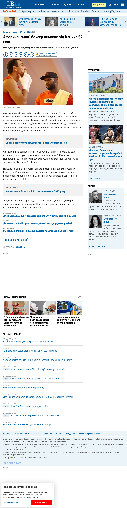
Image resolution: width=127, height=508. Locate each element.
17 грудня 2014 (25, 32)
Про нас (6, 433)
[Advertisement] (43, 272)
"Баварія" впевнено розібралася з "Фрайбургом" (32, 415)
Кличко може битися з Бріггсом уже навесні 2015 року (35, 191)
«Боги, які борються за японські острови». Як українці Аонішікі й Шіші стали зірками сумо (105, 154)
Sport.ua (21, 247)
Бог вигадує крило (110, 195)
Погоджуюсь (41, 503)
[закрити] (52, 485)
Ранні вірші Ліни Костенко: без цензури (67, 21)
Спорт (15, 32)
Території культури (112, 11)
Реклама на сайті (22, 433)
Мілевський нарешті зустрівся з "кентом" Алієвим (32, 378)
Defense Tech (9, 11)
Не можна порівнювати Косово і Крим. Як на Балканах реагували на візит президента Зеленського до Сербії (106, 103)
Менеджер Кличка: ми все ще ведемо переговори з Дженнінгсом (38, 231)
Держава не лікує (110, 220)
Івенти (37, 433)
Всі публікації (95, 178)
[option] (23, 22)
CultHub (96, 11)
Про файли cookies (10, 502)
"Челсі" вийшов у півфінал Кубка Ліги (26, 406)
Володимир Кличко (16, 240)
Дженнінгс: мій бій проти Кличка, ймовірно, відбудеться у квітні (37, 223)
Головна (6, 32)
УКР (116, 4)
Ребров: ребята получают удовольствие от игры (27, 424)
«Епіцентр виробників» (77, 11)
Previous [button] (1, 22)
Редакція (48, 433)
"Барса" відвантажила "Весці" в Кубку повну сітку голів (34, 369)
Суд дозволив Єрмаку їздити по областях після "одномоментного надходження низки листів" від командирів (30, 26)
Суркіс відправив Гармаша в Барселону (23, 387)
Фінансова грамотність (51, 11)
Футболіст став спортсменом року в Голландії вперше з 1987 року (37, 359)
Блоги (55, 4)
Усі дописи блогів (97, 246)
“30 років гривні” (27, 11)
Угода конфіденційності (89, 433)
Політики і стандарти (65, 433)
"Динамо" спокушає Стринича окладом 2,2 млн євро (30, 350)
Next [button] (125, 22)
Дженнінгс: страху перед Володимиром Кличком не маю (36, 142)
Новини (39, 4)
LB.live (80, 4)
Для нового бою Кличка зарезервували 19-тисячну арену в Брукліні (39, 216)
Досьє (67, 4)
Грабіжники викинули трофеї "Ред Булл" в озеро (28, 341)
